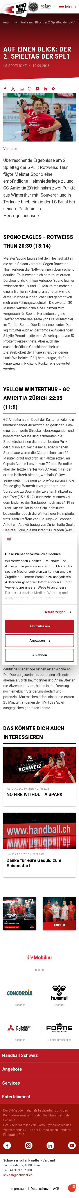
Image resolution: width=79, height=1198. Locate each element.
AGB (56, 1188)
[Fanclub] (59, 913)
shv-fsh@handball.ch (17, 1175)
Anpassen (37, 640)
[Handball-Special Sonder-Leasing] (19, 913)
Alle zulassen (39, 626)
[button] (67, 6)
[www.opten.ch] (72, 1191)
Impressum (19, 1188)
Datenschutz (40, 1188)
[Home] (15, 9)
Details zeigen (54, 612)
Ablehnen (39, 655)
